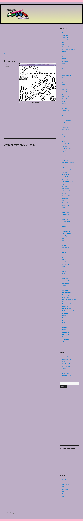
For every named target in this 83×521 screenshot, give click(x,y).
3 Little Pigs (65, 35)
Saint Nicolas (65, 262)
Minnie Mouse (65, 210)
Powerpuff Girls (66, 247)
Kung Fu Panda (66, 179)
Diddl (63, 113)
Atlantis (64, 58)
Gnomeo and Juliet (67, 139)
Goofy (63, 141)
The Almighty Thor (67, 295)
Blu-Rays (64, 479)
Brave (63, 84)
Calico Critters (65, 89)
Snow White (65, 271)
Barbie (63, 68)
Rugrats (64, 259)
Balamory (64, 63)
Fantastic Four (65, 125)
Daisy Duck (65, 108)
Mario (63, 200)
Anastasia (64, 51)
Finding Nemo (65, 129)
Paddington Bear (66, 233)
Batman (64, 73)
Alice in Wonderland (67, 47)
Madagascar (65, 198)
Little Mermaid (66, 191)
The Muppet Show (66, 308)
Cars (63, 94)
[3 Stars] (23, 102)
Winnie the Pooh (66, 337)
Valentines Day (66, 332)
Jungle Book (65, 177)
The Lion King (65, 306)
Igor (63, 167)
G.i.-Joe (63, 136)
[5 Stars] (27, 102)
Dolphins (64, 115)
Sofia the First (65, 276)
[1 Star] (20, 102)
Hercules (64, 155)
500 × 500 (6, 66)
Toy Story (64, 327)
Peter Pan (64, 238)
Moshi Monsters (66, 217)
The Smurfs (65, 313)
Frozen (63, 134)
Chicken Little (65, 96)
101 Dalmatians (66, 32)
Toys (63, 491)
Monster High (65, 212)
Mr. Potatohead (66, 221)
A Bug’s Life (65, 37)
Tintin (63, 322)
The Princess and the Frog (69, 311)
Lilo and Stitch (65, 188)
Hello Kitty (64, 153)
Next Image (17, 53)
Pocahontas (65, 243)
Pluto (63, 240)
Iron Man (64, 172)
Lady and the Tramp (67, 181)
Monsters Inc (65, 214)
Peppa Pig (64, 236)
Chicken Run (65, 99)
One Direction (65, 229)
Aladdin (64, 44)
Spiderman (65, 278)
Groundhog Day (66, 144)
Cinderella (64, 103)
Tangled (64, 288)
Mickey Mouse (65, 205)
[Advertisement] (30, 39)
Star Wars (64, 285)
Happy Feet (65, 151)
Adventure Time (66, 40)
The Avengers (65, 297)
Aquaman (64, 54)
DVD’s (63, 482)
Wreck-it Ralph (65, 339)
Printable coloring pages (10, 513)
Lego (63, 184)
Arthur (63, 56)
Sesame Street (65, 264)
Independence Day (67, 169)
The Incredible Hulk (67, 303)
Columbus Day (65, 106)
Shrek (63, 266)
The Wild (64, 315)
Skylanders (65, 269)
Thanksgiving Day (66, 292)
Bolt (63, 80)
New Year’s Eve (65, 226)
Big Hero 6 (64, 77)
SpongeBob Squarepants (68, 281)
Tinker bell (64, 320)
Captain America (66, 92)
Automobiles (65, 61)
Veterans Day (65, 334)
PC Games (64, 487)
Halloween (64, 146)
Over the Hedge (66, 231)
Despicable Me (65, 110)
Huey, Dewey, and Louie (68, 162)
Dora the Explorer (66, 120)
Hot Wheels (65, 160)
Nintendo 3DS (65, 484)
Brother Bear (65, 87)
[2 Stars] (21, 102)
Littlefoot (64, 193)
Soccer (63, 273)
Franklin (64, 132)
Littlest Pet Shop (66, 195)
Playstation (65, 489)
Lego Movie (65, 186)
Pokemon (64, 245)
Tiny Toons (65, 325)
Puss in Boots (65, 250)
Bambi (63, 66)
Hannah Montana (66, 148)
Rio (62, 257)
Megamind (65, 203)
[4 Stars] (25, 102)
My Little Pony (65, 224)
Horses (63, 158)
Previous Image (8, 53)
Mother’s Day (65, 219)
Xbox (63, 496)
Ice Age (64, 165)
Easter (63, 122)
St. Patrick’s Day (66, 283)
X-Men (63, 341)
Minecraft (64, 207)
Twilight (64, 329)
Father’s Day (65, 127)
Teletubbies (65, 290)
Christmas (64, 101)
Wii (62, 494)
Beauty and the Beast (67, 75)
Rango (63, 255)
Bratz (63, 82)
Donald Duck (65, 118)
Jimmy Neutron (66, 174)
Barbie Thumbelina (67, 70)
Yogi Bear (64, 344)
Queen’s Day (65, 252)
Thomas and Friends (67, 318)
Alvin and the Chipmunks (68, 49)
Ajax (63, 42)
